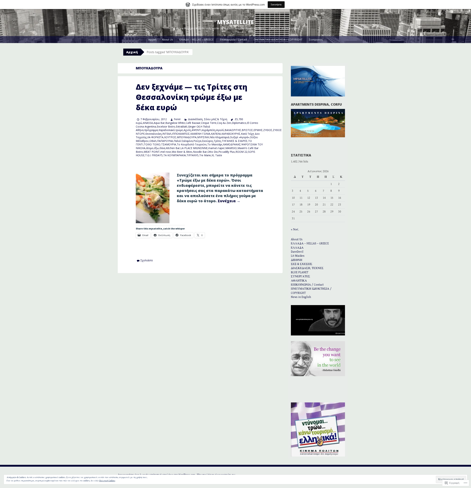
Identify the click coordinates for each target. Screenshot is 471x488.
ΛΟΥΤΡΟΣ (170, 137)
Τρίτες (217, 141)
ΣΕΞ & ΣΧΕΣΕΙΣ (301, 264)
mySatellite (235, 22)
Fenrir (177, 119)
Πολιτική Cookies (107, 481)
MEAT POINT (152, 151)
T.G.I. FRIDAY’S (154, 155)
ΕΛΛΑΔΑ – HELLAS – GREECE (196, 39)
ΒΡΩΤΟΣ (247, 130)
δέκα (162, 148)
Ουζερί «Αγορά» (239, 137)
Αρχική (152, 39)
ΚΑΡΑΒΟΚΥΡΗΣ (231, 133)
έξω (156, 148)
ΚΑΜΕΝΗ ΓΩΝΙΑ (200, 133)
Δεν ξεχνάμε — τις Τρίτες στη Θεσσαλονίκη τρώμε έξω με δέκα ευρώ (191, 97)
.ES (236, 119)
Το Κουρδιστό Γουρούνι (192, 144)
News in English (301, 297)
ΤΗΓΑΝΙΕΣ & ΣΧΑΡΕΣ (234, 141)
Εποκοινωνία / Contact (233, 39)
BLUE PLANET (299, 272)
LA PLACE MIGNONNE (194, 148)
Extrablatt (181, 126)
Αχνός (187, 130)
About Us (167, 39)
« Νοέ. (295, 229)
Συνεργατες (316, 39)
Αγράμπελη (208, 130)
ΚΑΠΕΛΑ (216, 133)
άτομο (149, 148)
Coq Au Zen (224, 123)
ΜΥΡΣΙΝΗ (203, 137)
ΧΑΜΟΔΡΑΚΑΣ (232, 144)
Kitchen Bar (173, 148)
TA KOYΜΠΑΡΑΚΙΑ (174, 155)
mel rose (165, 151)
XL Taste (217, 155)
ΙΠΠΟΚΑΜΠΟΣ (181, 133)
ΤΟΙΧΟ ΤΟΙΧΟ (152, 144)
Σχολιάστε (146, 260)
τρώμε (179, 130)
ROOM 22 (241, 151)
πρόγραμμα (151, 130)
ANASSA (148, 123)
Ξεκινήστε (276, 4)
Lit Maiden (297, 256)
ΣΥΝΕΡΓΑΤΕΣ (300, 276)
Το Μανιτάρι (214, 144)
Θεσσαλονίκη (153, 133)
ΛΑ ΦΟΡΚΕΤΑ (155, 137)
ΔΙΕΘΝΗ (296, 260)
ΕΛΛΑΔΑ (297, 248)
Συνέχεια (229, 200)
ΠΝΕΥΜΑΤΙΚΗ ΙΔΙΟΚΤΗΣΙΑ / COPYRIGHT (278, 39)
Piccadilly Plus (226, 151)
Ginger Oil (194, 126)
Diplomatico (239, 123)
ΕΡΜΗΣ (258, 130)
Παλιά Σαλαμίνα (183, 141)
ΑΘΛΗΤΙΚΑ (299, 280)
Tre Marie (205, 155)
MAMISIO (231, 148)
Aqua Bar (159, 123)
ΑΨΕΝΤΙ (196, 130)
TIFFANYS (193, 155)
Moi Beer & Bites (182, 151)
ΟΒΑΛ (152, 141)
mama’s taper (216, 148)
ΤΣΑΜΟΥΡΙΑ (168, 144)
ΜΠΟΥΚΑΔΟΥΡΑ (186, 137)
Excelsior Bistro (166, 126)
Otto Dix (213, 151)
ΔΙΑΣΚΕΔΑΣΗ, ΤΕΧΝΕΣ (307, 268)
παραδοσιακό (167, 130)
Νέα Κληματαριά (219, 137)
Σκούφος (207, 141)
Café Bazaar (193, 123)
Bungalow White (175, 123)
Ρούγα (197, 141)
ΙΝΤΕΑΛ (166, 133)
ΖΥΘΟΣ (267, 130)
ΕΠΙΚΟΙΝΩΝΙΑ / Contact (307, 285)
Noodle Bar (200, 151)
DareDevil (297, 252)
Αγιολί (220, 130)
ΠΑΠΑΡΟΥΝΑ (165, 141)
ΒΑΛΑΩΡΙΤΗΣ (233, 130)
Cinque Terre (208, 123)
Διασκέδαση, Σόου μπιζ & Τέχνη (207, 119)
